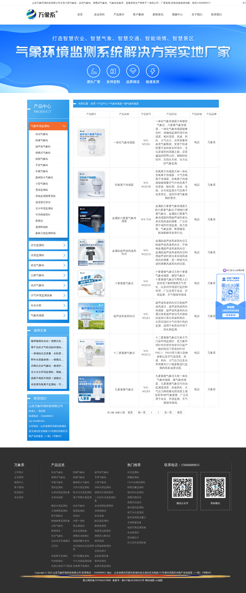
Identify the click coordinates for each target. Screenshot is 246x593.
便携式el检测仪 (81, 536)
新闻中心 (19, 482)
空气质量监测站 (81, 556)
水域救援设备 (134, 522)
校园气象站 (41, 159)
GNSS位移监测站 (136, 482)
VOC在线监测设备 (82, 561)
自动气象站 (41, 134)
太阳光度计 (100, 551)
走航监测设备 (102, 556)
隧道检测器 (100, 526)
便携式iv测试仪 (102, 536)
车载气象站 (41, 171)
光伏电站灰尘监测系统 (83, 548)
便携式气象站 (43, 152)
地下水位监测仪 (135, 512)
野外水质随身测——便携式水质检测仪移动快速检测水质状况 (48, 359)
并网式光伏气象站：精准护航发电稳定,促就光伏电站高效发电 (48, 365)
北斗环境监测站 (44, 208)
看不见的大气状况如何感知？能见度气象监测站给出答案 (48, 347)
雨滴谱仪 (56, 531)
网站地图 (149, 580)
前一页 (142, 412)
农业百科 (19, 497)
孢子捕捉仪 (57, 516)
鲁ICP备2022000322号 (133, 580)
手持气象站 (41, 165)
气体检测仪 (57, 561)
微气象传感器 (132, 103)
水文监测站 (133, 472)
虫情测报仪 (100, 511)
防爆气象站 (41, 140)
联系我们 (19, 492)
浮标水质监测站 (103, 487)
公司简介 (19, 472)
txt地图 (158, 580)
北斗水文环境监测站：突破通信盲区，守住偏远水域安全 (48, 372)
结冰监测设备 (80, 531)
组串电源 (99, 541)
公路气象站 (57, 526)
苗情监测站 (79, 511)
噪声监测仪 (100, 561)
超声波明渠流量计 (136, 517)
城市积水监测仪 (135, 492)
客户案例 (19, 487)
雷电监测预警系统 (45, 196)
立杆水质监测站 (81, 487)
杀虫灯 (76, 516)
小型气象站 (41, 183)
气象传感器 (116, 103)
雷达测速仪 (79, 526)
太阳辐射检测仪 (103, 546)
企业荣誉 (19, 477)
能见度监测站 (102, 521)
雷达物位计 (133, 537)
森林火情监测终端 (45, 233)
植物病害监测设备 (60, 521)
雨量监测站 (133, 477)
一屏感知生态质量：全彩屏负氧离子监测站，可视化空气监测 (48, 353)
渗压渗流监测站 (135, 507)
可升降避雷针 (43, 214)
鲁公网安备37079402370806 (97, 580)
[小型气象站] (40, 10)
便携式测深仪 (134, 497)
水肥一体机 (79, 521)
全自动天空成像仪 (60, 541)
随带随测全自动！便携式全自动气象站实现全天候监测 (48, 341)
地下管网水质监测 (82, 497)
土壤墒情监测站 (59, 511)
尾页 (179, 412)
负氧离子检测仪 (81, 566)
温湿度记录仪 (43, 202)
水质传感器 (57, 497)
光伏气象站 (57, 536)
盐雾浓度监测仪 (103, 566)
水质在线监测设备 (60, 492)
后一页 (168, 412)
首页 (93, 103)
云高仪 (54, 546)
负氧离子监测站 (59, 556)
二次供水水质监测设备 (105, 499)
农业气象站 (79, 506)
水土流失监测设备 (136, 542)
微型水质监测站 (59, 506)
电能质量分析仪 (81, 541)
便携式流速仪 (134, 502)
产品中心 (102, 103)
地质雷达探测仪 (103, 531)
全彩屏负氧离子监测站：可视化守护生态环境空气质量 (48, 384)
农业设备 (99, 516)
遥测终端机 (41, 227)
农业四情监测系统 (104, 506)
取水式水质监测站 (82, 492)
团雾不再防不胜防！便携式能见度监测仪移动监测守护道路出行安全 (48, 378)
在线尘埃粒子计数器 (61, 566)
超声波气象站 (43, 146)
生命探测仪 (133, 532)
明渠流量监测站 (135, 487)
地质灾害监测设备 (136, 527)
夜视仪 (39, 220)
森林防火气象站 (44, 177)
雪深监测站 (41, 190)
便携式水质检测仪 (104, 492)
